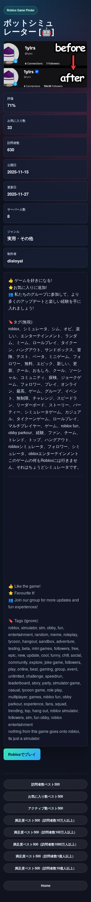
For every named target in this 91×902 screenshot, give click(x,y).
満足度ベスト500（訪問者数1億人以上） (45, 856)
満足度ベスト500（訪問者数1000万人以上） (45, 844)
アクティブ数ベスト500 (45, 808)
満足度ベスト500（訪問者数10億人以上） (45, 868)
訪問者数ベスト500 (45, 784)
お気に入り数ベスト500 (45, 796)
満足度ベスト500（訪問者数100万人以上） (45, 832)
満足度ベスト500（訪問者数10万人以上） (45, 820)
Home (45, 885)
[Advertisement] (46, 529)
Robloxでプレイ (22, 754)
